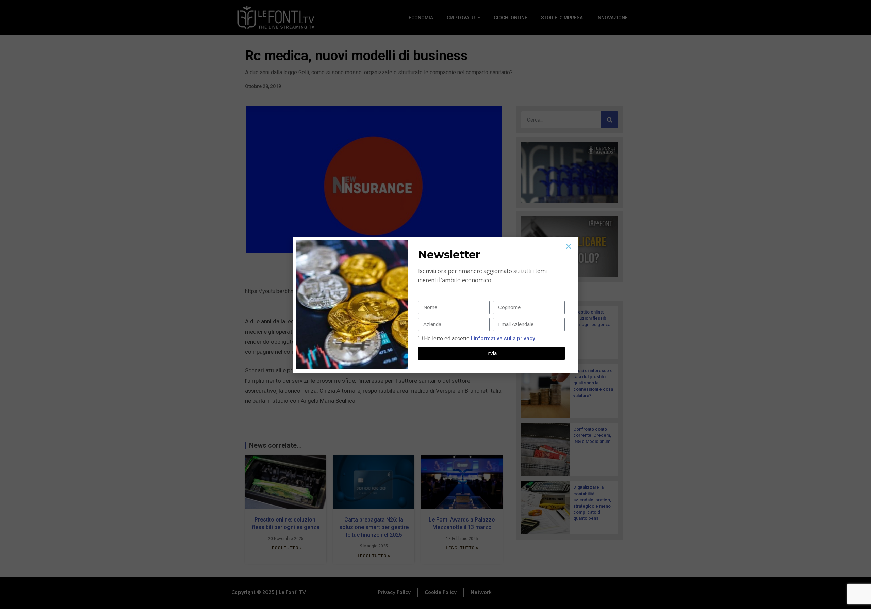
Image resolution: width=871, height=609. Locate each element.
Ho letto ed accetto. (480, 338)
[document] (435, 304)
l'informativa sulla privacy (502, 338)
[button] (568, 246)
